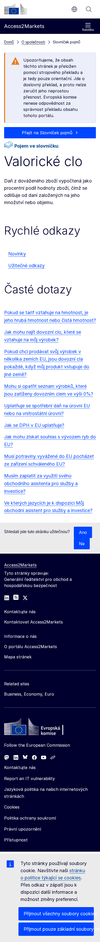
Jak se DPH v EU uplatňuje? (34, 425)
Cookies (11, 807)
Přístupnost (16, 839)
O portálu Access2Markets (30, 646)
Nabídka (88, 30)
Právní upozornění (22, 829)
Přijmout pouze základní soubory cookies (59, 929)
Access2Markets (20, 565)
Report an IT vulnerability (29, 778)
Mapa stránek (18, 656)
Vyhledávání (89, 9)
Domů (9, 42)
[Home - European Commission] (41, 728)
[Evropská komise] (15, 8)
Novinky (17, 253)
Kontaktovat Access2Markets (33, 621)
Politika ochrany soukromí (30, 818)
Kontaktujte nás (20, 767)
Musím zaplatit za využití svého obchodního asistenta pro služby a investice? (41, 483)
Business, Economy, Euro (29, 694)
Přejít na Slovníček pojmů (47, 132)
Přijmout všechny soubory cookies (59, 913)
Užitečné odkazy (26, 265)
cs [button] (74, 9)
